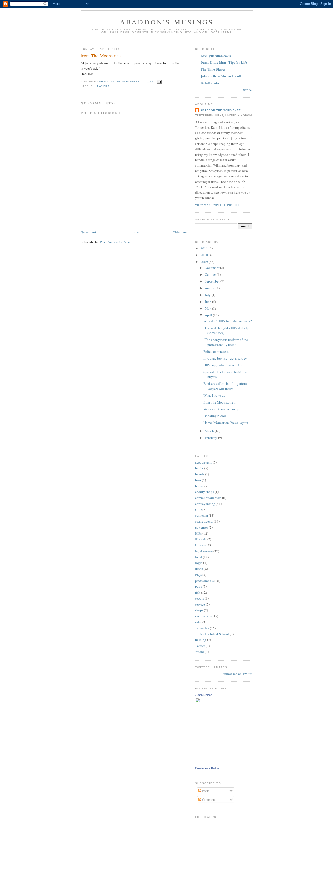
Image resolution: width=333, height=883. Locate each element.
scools (199, 598)
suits (198, 622)
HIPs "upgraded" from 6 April (224, 365)
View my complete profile (217, 204)
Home (134, 232)
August (210, 288)
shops (199, 610)
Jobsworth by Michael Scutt (221, 75)
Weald (199, 651)
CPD (198, 509)
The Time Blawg (213, 69)
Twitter (200, 645)
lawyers (102, 86)
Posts (205, 790)
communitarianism (208, 497)
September (212, 281)
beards (199, 474)
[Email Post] (159, 81)
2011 (205, 248)
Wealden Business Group (221, 409)
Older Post (180, 232)
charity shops (204, 491)
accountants (203, 462)
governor (201, 527)
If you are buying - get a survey (225, 358)
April (209, 315)
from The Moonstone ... (219, 402)
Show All (247, 89)
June (208, 301)
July (208, 294)
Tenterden (202, 628)
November (212, 267)
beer (198, 480)
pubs (198, 586)
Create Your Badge (207, 768)
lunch (199, 568)
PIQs (198, 574)
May (208, 308)
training (200, 639)
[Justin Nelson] (210, 763)
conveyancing (205, 503)
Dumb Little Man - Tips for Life (224, 62)
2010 (205, 255)
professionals (204, 580)
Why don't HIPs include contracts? (227, 321)
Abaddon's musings (167, 21)
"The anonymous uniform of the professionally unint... (225, 342)
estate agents (204, 521)
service (200, 604)
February (211, 437)
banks (199, 468)
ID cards (201, 539)
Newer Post (88, 232)
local (198, 557)
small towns (203, 616)
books (199, 486)
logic (198, 562)
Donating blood (214, 415)
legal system (204, 551)
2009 (205, 261)
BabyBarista (210, 82)
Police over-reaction (217, 351)
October (211, 274)
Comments (209, 799)
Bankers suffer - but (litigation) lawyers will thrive (225, 386)
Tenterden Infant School (212, 633)
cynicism (201, 515)
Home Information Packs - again (225, 422)
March (210, 430)
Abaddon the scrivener (220, 110)
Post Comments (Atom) (116, 242)
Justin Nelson (203, 694)
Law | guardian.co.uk (216, 55)
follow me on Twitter (237, 673)
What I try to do (214, 395)
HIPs (198, 533)
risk (197, 592)
